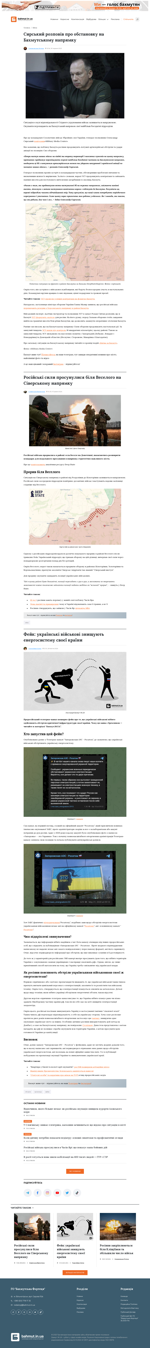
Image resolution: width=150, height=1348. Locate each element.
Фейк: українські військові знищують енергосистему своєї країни (71, 1251)
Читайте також (21, 1208)
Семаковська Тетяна (36, 48)
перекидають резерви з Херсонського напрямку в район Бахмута (56, 308)
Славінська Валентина (36, 391)
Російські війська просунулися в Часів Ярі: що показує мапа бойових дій (65, 1147)
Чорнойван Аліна (34, 648)
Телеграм (59, 615)
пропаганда (38, 1092)
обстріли (28, 1092)
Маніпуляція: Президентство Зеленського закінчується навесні (62, 1071)
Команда (124, 1296)
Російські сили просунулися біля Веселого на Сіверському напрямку (31, 1251)
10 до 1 (33, 600)
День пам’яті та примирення (44, 604)
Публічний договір (128, 1312)
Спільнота (128, 19)
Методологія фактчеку (130, 1308)
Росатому (89, 926)
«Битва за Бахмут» (108, 343)
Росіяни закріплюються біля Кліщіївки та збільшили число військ (116, 1249)
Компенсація (77, 19)
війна (27, 622)
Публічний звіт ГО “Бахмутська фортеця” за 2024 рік (129, 1318)
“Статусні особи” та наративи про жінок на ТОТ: (54, 1075)
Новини (54, 19)
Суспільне (87, 1025)
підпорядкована (52, 922)
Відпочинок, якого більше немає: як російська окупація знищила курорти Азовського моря (73, 1110)
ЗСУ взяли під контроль (54, 330)
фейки (47, 1092)
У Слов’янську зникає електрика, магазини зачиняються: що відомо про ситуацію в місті (75, 1124)
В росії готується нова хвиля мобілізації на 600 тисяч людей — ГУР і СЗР (66, 1157)
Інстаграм (58, 364)
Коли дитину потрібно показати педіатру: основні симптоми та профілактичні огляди (73, 1137)
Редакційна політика (129, 1304)
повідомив (39, 141)
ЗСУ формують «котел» (43, 317)
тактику (95, 1018)
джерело (79, 819)
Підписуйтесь (48, 354)
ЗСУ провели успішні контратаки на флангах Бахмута (68, 299)
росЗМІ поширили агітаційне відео (91, 1067)
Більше (102, 19)
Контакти (124, 1300)
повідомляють (38, 464)
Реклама (115, 19)
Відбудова (91, 19)
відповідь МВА (82, 608)
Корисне (64, 19)
